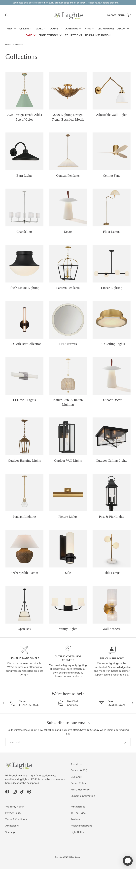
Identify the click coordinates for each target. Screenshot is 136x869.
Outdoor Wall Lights (68, 460)
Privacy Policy (13, 812)
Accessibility (12, 825)
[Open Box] (24, 605)
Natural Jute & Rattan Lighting (68, 402)
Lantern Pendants (68, 287)
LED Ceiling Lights (111, 344)
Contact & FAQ (79, 770)
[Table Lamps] (112, 549)
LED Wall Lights (24, 400)
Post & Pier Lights (111, 516)
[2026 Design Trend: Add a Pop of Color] (24, 91)
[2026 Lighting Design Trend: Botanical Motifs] (68, 91)
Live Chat (76, 776)
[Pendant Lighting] (24, 493)
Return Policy (78, 783)
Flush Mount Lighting (24, 287)
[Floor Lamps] (112, 207)
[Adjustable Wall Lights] (112, 91)
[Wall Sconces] (112, 605)
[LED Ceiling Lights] (112, 320)
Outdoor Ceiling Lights (111, 460)
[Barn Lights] (24, 151)
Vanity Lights (68, 628)
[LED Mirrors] (68, 320)
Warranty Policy (14, 806)
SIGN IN (122, 16)
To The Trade (78, 812)
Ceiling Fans (111, 175)
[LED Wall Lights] (24, 376)
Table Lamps (111, 572)
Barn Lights (24, 175)
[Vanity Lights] (68, 605)
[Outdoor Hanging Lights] (24, 436)
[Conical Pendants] (68, 151)
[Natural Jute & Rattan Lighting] (68, 376)
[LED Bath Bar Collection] (24, 320)
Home (7, 44)
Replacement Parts (81, 825)
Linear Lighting (111, 287)
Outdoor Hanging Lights (24, 460)
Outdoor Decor (112, 400)
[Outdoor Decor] (112, 376)
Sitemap (10, 832)
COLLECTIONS (73, 35)
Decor (68, 231)
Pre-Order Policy (80, 789)
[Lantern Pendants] (68, 263)
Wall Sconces (111, 628)
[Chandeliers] (24, 207)
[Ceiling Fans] (112, 151)
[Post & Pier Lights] (112, 493)
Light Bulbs (77, 832)
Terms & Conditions (16, 819)
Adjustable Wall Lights (111, 114)
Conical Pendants (68, 175)
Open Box (24, 628)
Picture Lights (67, 516)
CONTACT (112, 16)
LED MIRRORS (106, 28)
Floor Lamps (111, 231)
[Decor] (68, 207)
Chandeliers (24, 231)
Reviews (75, 819)
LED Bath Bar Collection (24, 344)
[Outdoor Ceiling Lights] (112, 436)
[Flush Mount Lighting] (24, 263)
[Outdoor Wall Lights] (68, 436)
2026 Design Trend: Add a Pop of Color (24, 117)
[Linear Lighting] (112, 263)
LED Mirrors (68, 344)
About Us (76, 764)
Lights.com (76, 857)
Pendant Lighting (24, 516)
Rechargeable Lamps (24, 572)
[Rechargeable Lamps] (24, 549)
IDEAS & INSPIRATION (97, 35)
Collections (18, 44)
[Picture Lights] (68, 493)
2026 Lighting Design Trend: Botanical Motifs (68, 117)
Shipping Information (83, 795)
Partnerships (78, 806)
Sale (68, 572)
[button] (129, 15)
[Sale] (68, 549)
